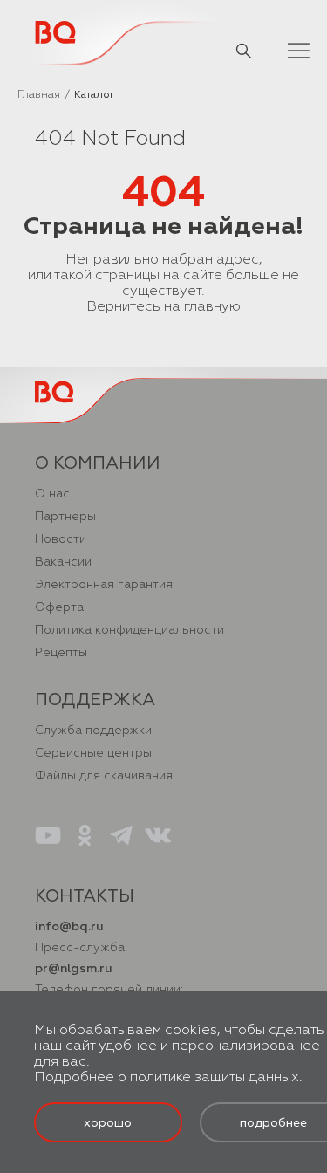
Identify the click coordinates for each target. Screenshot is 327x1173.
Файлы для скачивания (104, 775)
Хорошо (108, 1122)
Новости (60, 539)
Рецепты (61, 652)
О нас (52, 493)
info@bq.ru (69, 926)
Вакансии (63, 561)
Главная (38, 94)
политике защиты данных (214, 1077)
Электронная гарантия (104, 584)
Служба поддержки (93, 730)
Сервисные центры (93, 752)
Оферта (59, 607)
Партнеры (65, 516)
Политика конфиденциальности (129, 629)
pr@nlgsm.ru (73, 968)
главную (212, 306)
